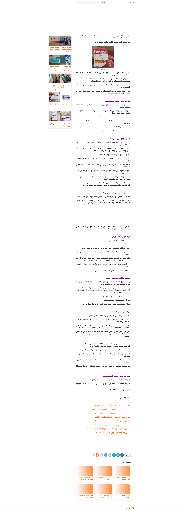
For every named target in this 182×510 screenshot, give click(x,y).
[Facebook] (122, 455)
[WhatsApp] (118, 455)
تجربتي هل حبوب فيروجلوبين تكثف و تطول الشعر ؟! (111, 413)
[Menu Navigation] (49, 2)
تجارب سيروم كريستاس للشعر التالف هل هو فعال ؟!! (54, 87)
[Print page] (102, 455)
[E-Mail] (110, 455)
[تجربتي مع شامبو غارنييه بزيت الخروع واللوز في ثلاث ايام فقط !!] (103, 489)
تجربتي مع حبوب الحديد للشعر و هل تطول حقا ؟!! (112, 421)
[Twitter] (114, 455)
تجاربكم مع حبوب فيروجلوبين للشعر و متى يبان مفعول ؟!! (109, 409)
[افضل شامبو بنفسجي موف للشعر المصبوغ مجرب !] (122, 489)
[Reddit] (98, 455)
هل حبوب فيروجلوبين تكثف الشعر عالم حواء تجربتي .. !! (110, 405)
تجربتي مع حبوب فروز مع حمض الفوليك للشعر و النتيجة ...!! (108, 428)
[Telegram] (106, 455)
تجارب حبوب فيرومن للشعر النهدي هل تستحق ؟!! (112, 424)
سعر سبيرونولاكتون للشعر (54, 105)
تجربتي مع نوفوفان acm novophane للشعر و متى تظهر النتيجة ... (66, 106)
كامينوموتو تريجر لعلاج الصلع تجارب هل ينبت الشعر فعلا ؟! (66, 87)
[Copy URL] (93, 455)
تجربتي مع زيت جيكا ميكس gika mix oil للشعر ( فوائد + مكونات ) (66, 49)
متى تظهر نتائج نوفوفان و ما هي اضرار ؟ (67, 125)
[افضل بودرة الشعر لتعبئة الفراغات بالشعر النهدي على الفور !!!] (85, 471)
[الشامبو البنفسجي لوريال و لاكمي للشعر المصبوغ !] (85, 489)
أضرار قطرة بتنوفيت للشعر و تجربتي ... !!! (54, 124)
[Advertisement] (91, 20)
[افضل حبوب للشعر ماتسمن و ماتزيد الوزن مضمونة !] (103, 471)
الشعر (131, 2)
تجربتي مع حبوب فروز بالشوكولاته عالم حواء (54, 48)
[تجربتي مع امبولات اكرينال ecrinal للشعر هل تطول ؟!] (122, 471)
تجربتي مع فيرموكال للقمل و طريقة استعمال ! (54, 68)
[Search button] (78, 2)
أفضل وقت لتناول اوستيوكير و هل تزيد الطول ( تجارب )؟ (66, 68)
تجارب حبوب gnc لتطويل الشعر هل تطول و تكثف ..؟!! (110, 417)
